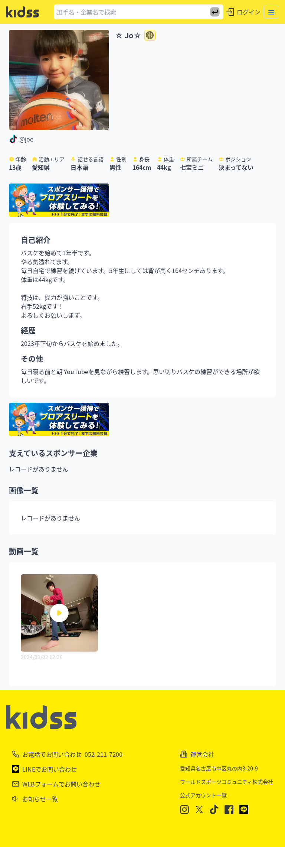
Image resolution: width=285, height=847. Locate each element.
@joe (26, 138)
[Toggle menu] (271, 12)
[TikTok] (214, 809)
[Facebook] (229, 809)
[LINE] (243, 809)
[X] (199, 809)
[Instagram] (184, 809)
